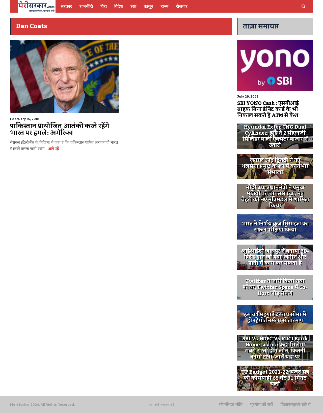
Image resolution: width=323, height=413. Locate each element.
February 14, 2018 (24, 119)
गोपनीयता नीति (231, 404)
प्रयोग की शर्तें (261, 404)
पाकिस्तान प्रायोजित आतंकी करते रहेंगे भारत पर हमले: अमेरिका (59, 129)
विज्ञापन (287, 404)
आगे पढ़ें (53, 148)
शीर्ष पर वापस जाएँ (164, 404)
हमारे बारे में (301, 404)
